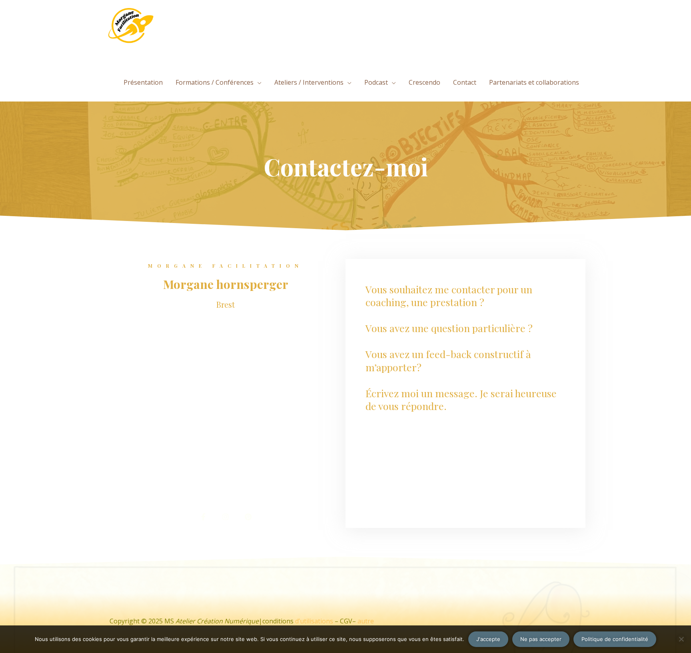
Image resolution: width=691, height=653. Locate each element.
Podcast (376, 82)
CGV (346, 621)
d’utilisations (314, 621)
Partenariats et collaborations (534, 82)
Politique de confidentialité (614, 639)
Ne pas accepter (540, 639)
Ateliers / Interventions (309, 82)
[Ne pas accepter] (681, 639)
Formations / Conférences (215, 82)
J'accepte (488, 639)
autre (365, 621)
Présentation (143, 82)
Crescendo (424, 82)
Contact (464, 82)
